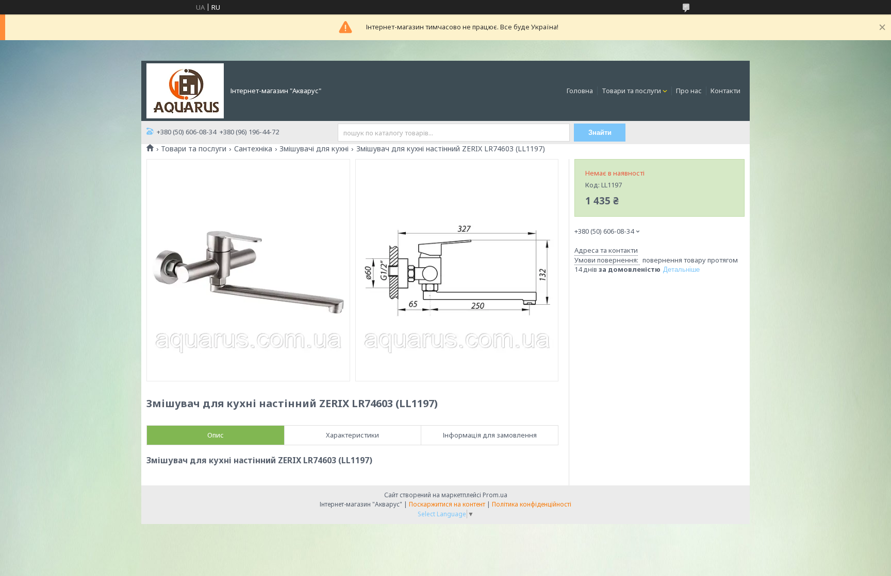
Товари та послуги (631, 90)
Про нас (689, 90)
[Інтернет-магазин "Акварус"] (185, 90)
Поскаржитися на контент (447, 504)
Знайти (600, 132)
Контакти (725, 90)
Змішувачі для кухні (314, 148)
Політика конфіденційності (531, 504)
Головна (580, 90)
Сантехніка (253, 148)
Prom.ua (495, 495)
